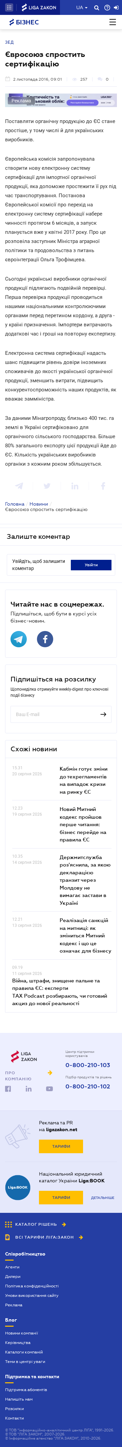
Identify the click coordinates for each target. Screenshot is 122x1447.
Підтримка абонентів (26, 1389)
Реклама (13, 1305)
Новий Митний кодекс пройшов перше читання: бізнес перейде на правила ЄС (83, 824)
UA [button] (79, 7)
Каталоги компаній (24, 1352)
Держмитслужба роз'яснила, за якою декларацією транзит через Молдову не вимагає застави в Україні (85, 880)
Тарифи (61, 1146)
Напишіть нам (19, 1399)
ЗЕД (9, 42)
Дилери (12, 1276)
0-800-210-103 (87, 1065)
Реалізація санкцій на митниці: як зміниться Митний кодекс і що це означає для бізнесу (85, 935)
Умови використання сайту (32, 1295)
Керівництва (17, 1342)
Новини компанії (21, 1333)
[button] (9, 7)
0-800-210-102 (87, 1087)
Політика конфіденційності (32, 1286)
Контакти (14, 1418)
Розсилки (14, 1408)
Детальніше (102, 1198)
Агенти (12, 1267)
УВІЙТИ (91, 565)
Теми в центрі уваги (25, 1361)
